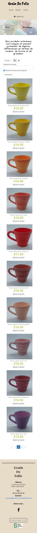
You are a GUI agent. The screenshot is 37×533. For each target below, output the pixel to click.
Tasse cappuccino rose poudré (19, 324)
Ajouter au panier (18, 111)
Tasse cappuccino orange (18, 178)
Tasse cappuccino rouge (18, 215)
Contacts (25, 10)
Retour (7, 27)
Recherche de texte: (10, 64)
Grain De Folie (18, 3)
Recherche (8, 74)
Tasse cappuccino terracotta (18, 288)
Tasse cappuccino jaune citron (18, 105)
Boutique (18, 10)
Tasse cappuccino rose (18, 361)
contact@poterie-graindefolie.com (18, 498)
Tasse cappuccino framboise (18, 397)
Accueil (11, 10)
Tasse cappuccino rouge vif (18, 251)
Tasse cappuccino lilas (18, 434)
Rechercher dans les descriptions (16, 70)
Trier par (7, 60)
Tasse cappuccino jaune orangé (18, 142)
